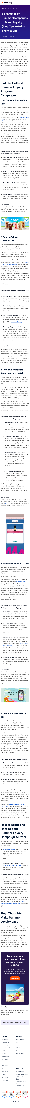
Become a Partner (21, 1051)
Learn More (15, 978)
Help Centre (19, 1048)
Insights (4, 1051)
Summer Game (21, 581)
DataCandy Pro (6, 1056)
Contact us (5, 1071)
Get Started (5, 1065)
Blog (17, 1042)
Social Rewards (6, 1048)
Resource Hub (20, 1039)
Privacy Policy (6, 1080)
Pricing (4, 1062)
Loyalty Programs (12, 8)
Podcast (18, 1045)
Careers (4, 1074)
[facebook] (12, 1101)
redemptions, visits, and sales (12, 865)
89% (2, 796)
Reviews (4, 1053)
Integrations (5, 1059)
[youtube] (18, 1101)
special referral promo (20, 733)
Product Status (20, 1053)
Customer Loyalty (7, 1042)
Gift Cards (4, 1039)
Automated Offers (7, 1045)
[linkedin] (16, 1101)
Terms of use (5, 1077)
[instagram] (14, 1101)
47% (6, 503)
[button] (26, 2)
